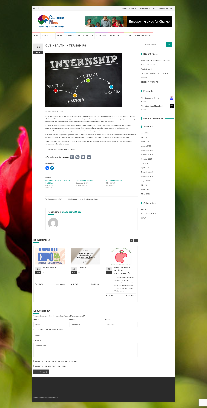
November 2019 (147, 176)
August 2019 (146, 181)
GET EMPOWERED (85, 36)
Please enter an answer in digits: (49, 330)
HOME (124, 8)
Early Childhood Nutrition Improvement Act (122, 270)
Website (109, 320)
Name (36, 320)
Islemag (36, 397)
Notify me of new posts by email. (50, 366)
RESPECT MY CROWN (149, 82)
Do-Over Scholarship (114, 180)
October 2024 (146, 159)
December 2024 (147, 150)
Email (72, 320)
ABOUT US (133, 8)
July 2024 (144, 163)
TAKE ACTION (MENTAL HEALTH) (154, 73)
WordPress (53, 397)
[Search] (169, 44)
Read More (60, 284)
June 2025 (145, 133)
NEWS (59, 36)
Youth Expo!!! (49, 268)
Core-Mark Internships (84, 180)
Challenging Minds (91, 199)
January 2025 (146, 146)
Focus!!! (82, 268)
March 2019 (145, 194)
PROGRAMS (114, 36)
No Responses (73, 199)
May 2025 (145, 137)
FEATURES (70, 36)
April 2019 (145, 189)
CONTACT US (163, 8)
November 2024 (147, 155)
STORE (128, 36)
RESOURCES (101, 36)
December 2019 (147, 172)
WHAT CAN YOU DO (147, 8)
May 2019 (145, 185)
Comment (37, 341)
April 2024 (145, 168)
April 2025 (145, 142)
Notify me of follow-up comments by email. (56, 361)
